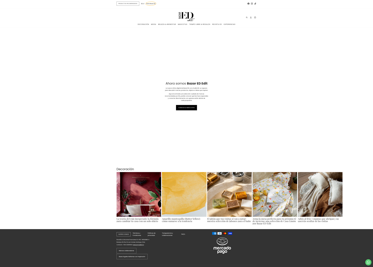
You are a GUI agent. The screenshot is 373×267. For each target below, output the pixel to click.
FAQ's (183, 234)
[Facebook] (248, 3)
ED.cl (142, 4)
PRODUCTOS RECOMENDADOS (127, 3)
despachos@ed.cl (138, 245)
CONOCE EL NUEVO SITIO (186, 108)
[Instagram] (252, 3)
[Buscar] (247, 17)
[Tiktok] (255, 3)
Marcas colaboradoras (126, 251)
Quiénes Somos (123, 234)
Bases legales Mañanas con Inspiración (132, 257)
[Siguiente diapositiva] (254, 198)
